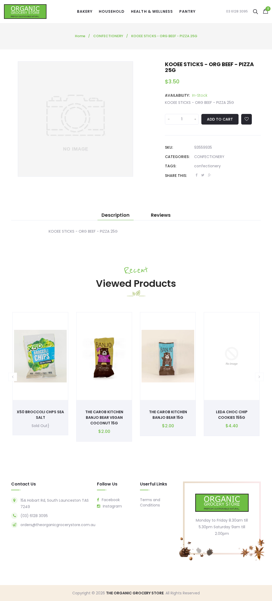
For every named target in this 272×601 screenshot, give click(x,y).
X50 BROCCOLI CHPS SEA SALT (40, 414)
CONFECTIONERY (209, 156)
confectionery (207, 166)
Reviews (161, 215)
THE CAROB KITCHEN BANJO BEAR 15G (168, 414)
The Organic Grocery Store (135, 593)
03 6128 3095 (237, 11)
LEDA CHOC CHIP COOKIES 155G (232, 414)
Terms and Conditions (150, 502)
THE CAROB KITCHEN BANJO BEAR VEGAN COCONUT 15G (104, 417)
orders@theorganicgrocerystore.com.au (57, 524)
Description (115, 215)
